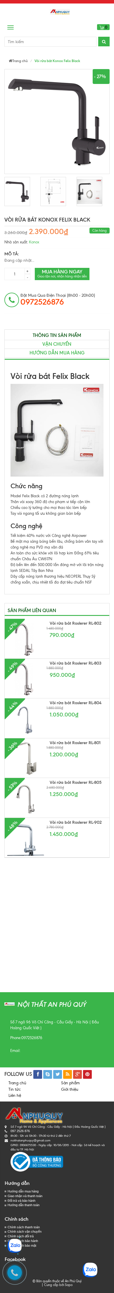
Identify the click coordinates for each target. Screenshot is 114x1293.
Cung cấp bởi (53, 1285)
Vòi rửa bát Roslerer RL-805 (75, 782)
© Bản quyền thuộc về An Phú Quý (57, 1281)
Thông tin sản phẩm (57, 335)
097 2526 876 (20, 1131)
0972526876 (31, 1038)
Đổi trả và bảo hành (21, 1200)
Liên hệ (14, 1095)
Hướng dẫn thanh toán (23, 1205)
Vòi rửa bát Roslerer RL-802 (75, 623)
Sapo (68, 1285)
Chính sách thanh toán (24, 1227)
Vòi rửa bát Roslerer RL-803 (75, 663)
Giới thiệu (69, 1089)
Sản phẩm (70, 1083)
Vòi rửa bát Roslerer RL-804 (75, 702)
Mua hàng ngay (62, 273)
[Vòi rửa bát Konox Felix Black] (17, 191)
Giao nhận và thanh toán (25, 1196)
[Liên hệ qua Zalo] (14, 1245)
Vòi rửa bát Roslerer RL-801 (75, 742)
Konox (34, 242)
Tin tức (14, 1089)
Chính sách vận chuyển (25, 1231)
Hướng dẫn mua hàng (57, 353)
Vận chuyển (56, 344)
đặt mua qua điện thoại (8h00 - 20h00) (57, 299)
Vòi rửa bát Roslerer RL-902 (76, 822)
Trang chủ (17, 1083)
